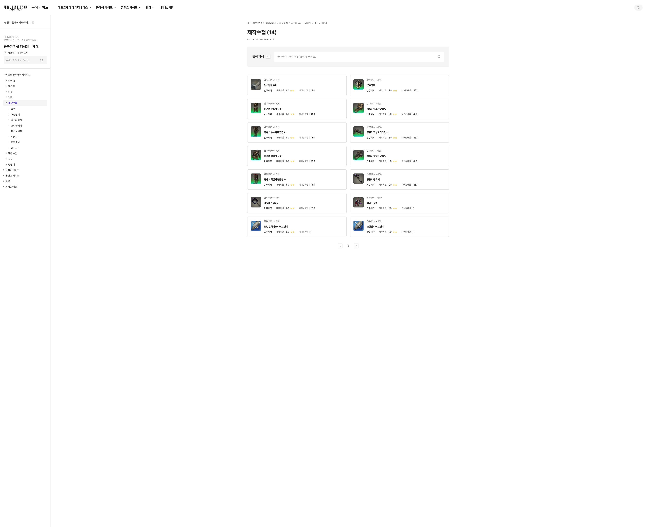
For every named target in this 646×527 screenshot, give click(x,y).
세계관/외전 (166, 7)
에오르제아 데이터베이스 (73, 7)
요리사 (14, 148)
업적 (10, 97)
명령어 (11, 164)
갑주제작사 (16, 120)
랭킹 (148, 7)
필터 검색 (258, 56)
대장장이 (15, 114)
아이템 (11, 80)
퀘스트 (11, 86)
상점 (10, 159)
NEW (283, 57)
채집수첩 (12, 153)
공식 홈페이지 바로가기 (18, 22)
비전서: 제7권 (320, 23)
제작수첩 (12, 103)
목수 (13, 109)
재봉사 (14, 136)
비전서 (308, 23)
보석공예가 (16, 125)
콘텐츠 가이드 (129, 7)
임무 (10, 92)
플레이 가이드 (104, 7)
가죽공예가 (16, 131)
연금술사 (15, 142)
